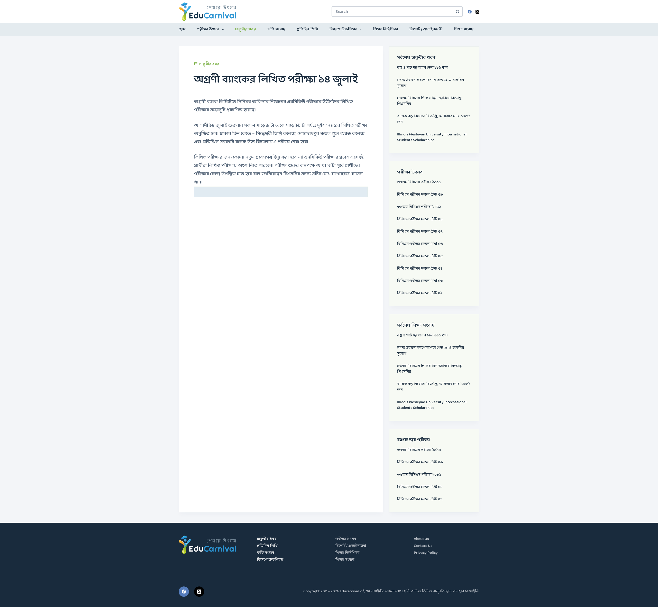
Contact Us (423, 546)
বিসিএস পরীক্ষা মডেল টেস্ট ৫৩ (420, 281)
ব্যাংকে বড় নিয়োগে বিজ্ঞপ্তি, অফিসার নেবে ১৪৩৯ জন (433, 119)
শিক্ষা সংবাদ (464, 29)
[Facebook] (470, 12)
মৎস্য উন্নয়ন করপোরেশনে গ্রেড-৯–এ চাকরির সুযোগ (430, 83)
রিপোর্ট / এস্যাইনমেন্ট (425, 29)
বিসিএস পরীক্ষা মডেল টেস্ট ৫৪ (420, 268)
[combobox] (392, 11)
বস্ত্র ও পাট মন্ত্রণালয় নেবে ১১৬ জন (422, 68)
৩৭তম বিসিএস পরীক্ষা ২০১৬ (419, 182)
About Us (421, 539)
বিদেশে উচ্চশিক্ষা (343, 29)
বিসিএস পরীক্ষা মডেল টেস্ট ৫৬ (420, 244)
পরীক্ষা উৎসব (208, 29)
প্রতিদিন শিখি (307, 29)
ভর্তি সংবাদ (277, 29)
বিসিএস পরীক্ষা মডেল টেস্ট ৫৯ (420, 194)
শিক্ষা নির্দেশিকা (385, 29)
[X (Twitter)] (477, 12)
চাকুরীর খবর (245, 29)
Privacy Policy (426, 553)
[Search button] (457, 11)
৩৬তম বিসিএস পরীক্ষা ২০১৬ (419, 207)
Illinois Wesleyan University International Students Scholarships (432, 137)
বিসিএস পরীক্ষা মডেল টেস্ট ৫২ (419, 293)
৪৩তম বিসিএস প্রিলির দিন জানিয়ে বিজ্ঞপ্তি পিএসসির (429, 101)
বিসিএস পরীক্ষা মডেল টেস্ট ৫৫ (420, 256)
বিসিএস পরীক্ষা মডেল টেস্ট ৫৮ (420, 219)
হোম (182, 29)
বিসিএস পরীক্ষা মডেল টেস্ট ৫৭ (420, 231)
